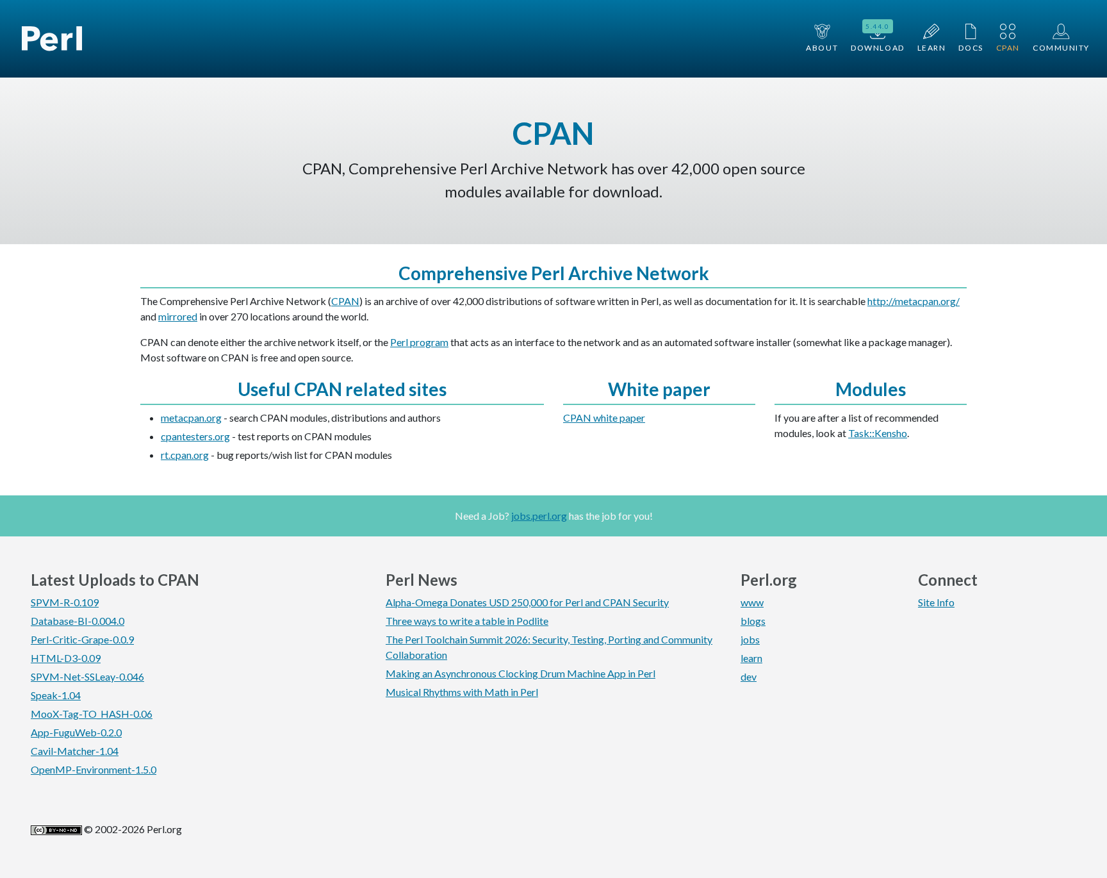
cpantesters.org (195, 436)
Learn (931, 48)
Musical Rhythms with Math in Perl (462, 692)
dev (749, 676)
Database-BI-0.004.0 (77, 621)
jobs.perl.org (539, 515)
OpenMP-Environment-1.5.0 (93, 769)
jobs (750, 639)
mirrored (177, 316)
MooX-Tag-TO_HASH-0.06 (91, 714)
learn (751, 658)
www (752, 602)
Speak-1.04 (56, 695)
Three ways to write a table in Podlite (467, 621)
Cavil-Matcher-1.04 (75, 751)
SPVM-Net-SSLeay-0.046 (87, 676)
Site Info (936, 602)
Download (877, 37)
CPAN (1008, 48)
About (822, 48)
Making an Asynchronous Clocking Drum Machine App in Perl (520, 673)
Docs (970, 48)
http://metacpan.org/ (913, 301)
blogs (753, 621)
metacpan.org (191, 417)
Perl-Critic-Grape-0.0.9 (82, 639)
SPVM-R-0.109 (65, 602)
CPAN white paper (604, 417)
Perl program (419, 342)
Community (1061, 48)
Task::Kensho (877, 433)
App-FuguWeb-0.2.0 (76, 732)
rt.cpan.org (185, 455)
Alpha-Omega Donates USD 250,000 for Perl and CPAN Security (527, 602)
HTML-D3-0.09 (66, 658)
